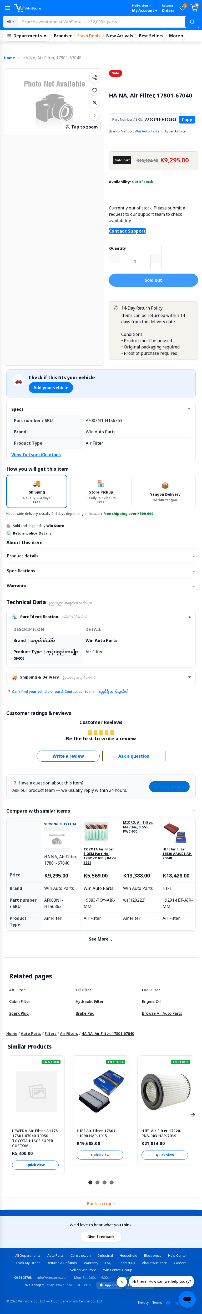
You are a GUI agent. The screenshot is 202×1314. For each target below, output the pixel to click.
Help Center (177, 1255)
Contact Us (126, 1262)
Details (45, 533)
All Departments (28, 1255)
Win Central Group (117, 1269)
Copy (187, 119)
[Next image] (94, 116)
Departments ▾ (29, 36)
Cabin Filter (19, 1001)
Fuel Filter (151, 989)
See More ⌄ (101, 939)
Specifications (101, 571)
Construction (80, 1255)
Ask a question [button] (133, 756)
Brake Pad (85, 1013)
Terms (157, 1302)
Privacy (143, 1302)
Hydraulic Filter (90, 1001)
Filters (51, 1033)
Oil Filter (83, 989)
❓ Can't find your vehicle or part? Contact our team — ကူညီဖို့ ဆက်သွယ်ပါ (67, 691)
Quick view (35, 1165)
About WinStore (154, 1262)
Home (9, 57)
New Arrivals (119, 36)
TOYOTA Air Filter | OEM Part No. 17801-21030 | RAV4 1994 (99, 856)
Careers (180, 1262)
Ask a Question (169, 786)
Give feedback (101, 1236)
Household (128, 1255)
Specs (17, 409)
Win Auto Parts (147, 131)
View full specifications (36, 455)
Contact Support (127, 231)
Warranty (101, 586)
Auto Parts (31, 1033)
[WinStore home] (70, 8)
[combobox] (108, 22)
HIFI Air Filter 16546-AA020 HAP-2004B (177, 853)
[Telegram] (176, 1302)
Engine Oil (151, 1001)
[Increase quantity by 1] (156, 258)
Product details (101, 556)
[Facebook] (168, 1302)
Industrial (105, 1255)
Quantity (117, 248)
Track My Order (28, 1262)
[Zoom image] (94, 103)
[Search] (192, 22)
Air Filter (17, 989)
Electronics (152, 1255)
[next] (193, 1114)
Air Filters (69, 1033)
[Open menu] (7, 8)
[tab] (36, 491)
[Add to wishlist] (94, 90)
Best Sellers (151, 36)
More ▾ (176, 36)
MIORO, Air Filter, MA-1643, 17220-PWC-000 (138, 827)
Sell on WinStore (83, 1269)
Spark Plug (19, 1013)
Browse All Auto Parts (162, 1013)
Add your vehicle (50, 388)
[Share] (94, 78)
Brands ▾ (63, 36)
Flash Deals (88, 36)
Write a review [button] (68, 756)
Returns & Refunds (62, 1262)
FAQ (108, 1262)
